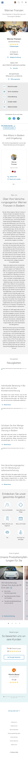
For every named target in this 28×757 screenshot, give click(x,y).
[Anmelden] (22, 2)
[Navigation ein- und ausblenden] (26, 2)
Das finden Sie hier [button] (7, 126)
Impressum (14, 722)
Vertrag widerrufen (13, 711)
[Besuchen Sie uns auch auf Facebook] (14, 118)
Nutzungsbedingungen (14, 733)
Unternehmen (14, 737)
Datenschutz (14, 726)
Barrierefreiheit (14, 729)
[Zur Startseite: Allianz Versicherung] (2, 2)
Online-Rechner (14, 741)
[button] (14, 32)
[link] (10, 96)
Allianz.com (14, 744)
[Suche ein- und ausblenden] (19, 2)
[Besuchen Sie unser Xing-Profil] (18, 118)
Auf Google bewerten (14, 657)
